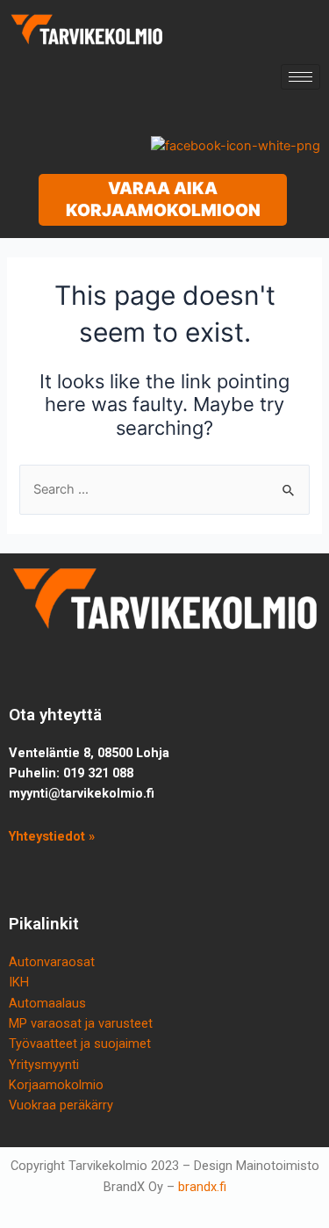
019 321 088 (98, 773)
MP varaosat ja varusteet (81, 1023)
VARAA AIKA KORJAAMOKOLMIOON (163, 199)
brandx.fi (202, 1187)
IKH (19, 982)
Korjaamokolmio (56, 1085)
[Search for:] (164, 489)
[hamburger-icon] (300, 77)
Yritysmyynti (44, 1065)
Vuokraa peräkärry (61, 1105)
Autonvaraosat (52, 962)
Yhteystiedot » (52, 836)
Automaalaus (47, 1003)
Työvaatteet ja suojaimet (80, 1043)
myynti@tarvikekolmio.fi (81, 793)
